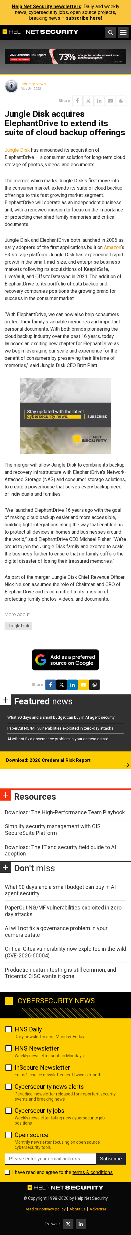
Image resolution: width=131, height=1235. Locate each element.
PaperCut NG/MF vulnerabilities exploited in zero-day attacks (60, 728)
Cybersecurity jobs (39, 1110)
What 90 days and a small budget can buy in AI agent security (61, 717)
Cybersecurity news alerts (49, 1086)
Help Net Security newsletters (46, 6)
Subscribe (111, 1158)
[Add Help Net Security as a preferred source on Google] (121, 101)
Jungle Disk (17, 150)
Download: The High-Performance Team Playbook (65, 812)
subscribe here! (84, 18)
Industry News (33, 84)
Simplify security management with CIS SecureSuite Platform (53, 829)
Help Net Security (91, 1198)
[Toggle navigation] (123, 32)
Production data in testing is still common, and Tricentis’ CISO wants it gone (60, 973)
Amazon (112, 247)
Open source (31, 1135)
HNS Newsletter (37, 1048)
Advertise (98, 1209)
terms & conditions (93, 1172)
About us (77, 1209)
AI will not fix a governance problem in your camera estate (57, 739)
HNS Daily (28, 1029)
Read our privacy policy (45, 1209)
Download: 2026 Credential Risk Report (48, 760)
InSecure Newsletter (42, 1067)
